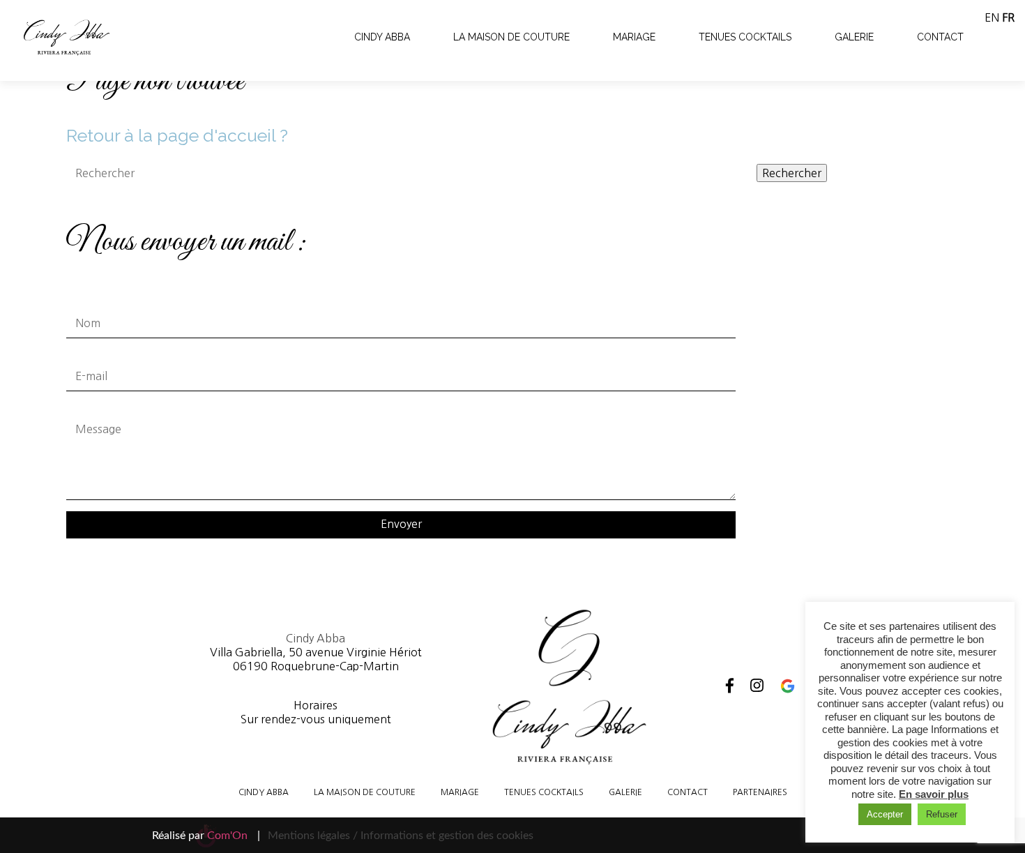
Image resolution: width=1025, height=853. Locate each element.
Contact (940, 37)
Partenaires (760, 792)
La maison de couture (511, 37)
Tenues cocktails (745, 37)
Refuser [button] (941, 814)
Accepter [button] (885, 814)
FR (1008, 17)
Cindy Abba (382, 37)
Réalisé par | (206, 835)
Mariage (634, 37)
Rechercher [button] (791, 173)
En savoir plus (934, 794)
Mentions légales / (313, 835)
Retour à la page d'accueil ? (177, 135)
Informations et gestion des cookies (446, 835)
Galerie (854, 37)
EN (992, 17)
